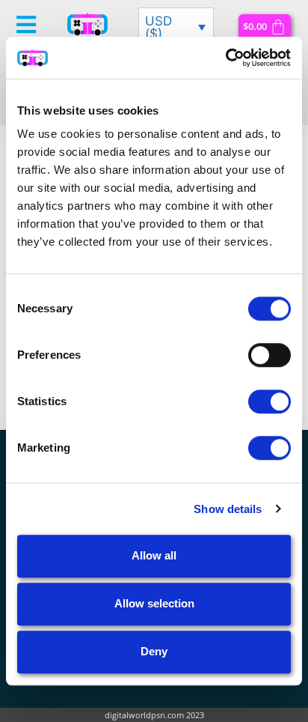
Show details (228, 509)
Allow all (154, 555)
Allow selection (154, 603)
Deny (154, 651)
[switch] (269, 355)
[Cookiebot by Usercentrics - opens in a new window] (225, 57)
